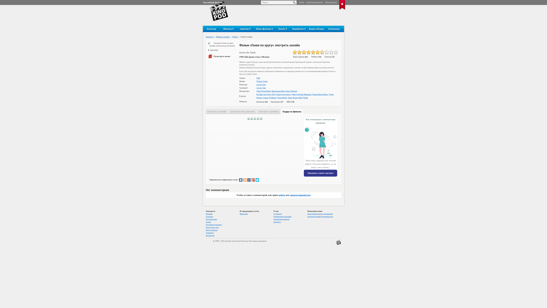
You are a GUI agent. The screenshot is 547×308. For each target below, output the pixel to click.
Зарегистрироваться (314, 2)
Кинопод (211, 28)
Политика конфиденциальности (320, 216)
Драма (235, 37)
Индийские (298, 28)
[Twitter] (257, 180)
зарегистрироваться (300, 195)
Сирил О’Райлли (269, 98)
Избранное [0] (331, 2)
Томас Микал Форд (320, 94)
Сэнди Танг (261, 84)
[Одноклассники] (245, 180)
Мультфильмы (263, 28)
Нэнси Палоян (291, 91)
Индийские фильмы (214, 225)
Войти (301, 2)
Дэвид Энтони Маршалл (301, 94)
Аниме (281, 28)
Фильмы (227, 28)
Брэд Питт (271, 94)
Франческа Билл (278, 91)
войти (282, 195)
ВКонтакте (244, 214)
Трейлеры (210, 233)
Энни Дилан (293, 98)
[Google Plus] (253, 180)
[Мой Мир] (249, 180)
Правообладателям (281, 219)
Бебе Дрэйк (303, 98)
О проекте (278, 214)
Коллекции (334, 28)
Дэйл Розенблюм (263, 91)
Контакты (277, 222)
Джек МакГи (282, 98)
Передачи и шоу (212, 227)
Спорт (265, 81)
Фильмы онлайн (222, 37)
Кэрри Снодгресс (283, 94)
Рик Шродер (261, 94)
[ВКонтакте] (240, 180)
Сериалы (244, 28)
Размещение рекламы (282, 216)
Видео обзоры (316, 28)
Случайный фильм (212, 2)
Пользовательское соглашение (320, 214)
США (258, 78)
